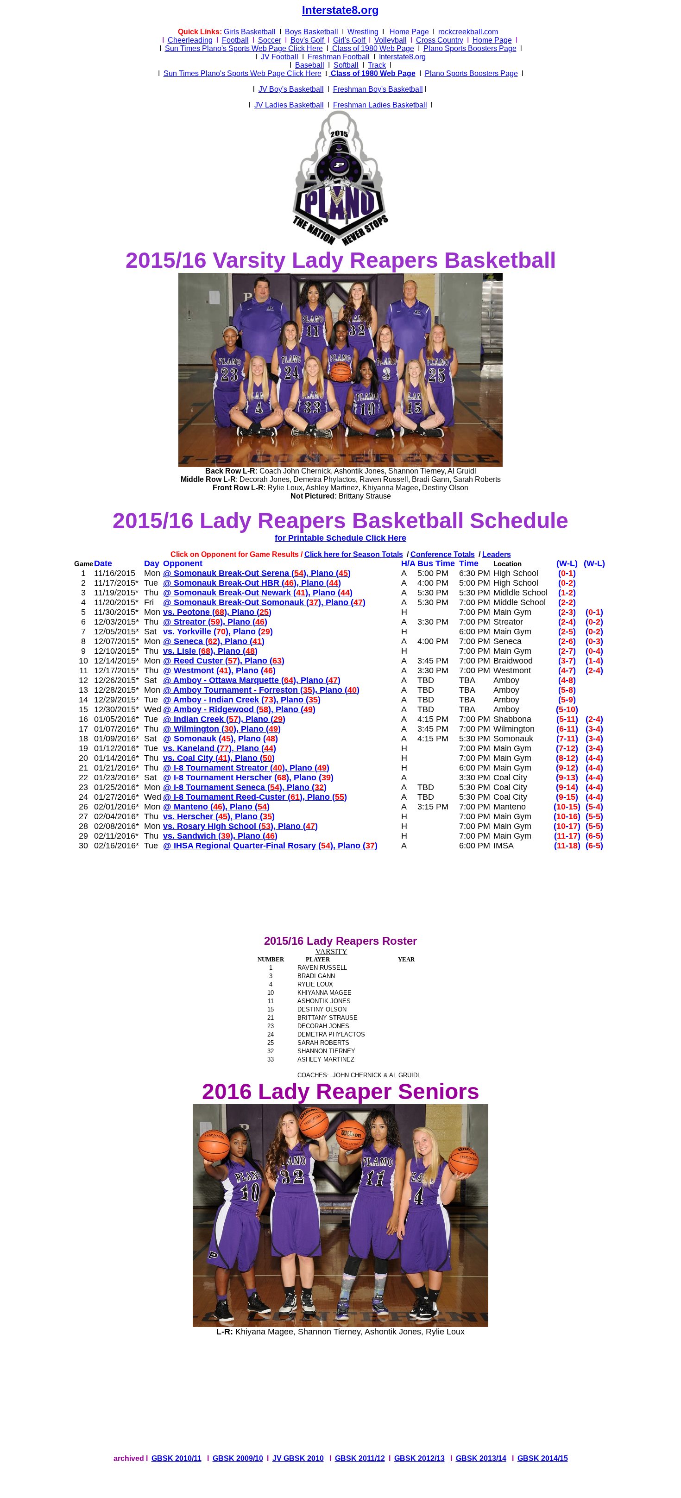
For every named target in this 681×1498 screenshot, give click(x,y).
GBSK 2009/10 (238, 1458)
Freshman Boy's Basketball (378, 89)
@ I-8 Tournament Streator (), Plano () (246, 767)
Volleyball (390, 40)
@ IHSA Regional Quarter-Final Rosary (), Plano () (270, 845)
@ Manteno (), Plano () (216, 806)
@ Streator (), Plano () (215, 621)
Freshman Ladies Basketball (380, 105)
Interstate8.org (340, 10)
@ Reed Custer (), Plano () (223, 660)
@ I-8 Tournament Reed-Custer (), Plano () (255, 797)
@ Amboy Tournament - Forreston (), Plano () (261, 690)
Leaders (496, 554)
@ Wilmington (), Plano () (222, 728)
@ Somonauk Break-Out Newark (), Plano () (258, 592)
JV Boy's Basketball (291, 89)
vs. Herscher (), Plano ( (219, 816)
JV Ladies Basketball (289, 105)
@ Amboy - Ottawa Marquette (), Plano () (251, 680)
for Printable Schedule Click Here (340, 538)
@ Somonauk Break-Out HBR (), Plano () (252, 583)
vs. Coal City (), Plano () (219, 758)
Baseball (309, 65)
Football (235, 40)
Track (377, 65)
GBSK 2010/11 (176, 1458)
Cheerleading (190, 40)
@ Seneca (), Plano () (214, 641)
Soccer (269, 40)
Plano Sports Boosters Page (470, 48)
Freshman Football (339, 57)
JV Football (279, 57)
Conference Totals (442, 554)
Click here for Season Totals (353, 554)
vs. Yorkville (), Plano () (218, 631)
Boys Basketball (311, 32)
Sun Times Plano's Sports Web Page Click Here (244, 48)
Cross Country (439, 40)
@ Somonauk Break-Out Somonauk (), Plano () (264, 602)
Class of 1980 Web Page (372, 48)
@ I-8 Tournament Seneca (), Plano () (245, 787)
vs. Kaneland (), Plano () (219, 748)
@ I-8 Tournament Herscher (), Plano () (248, 777)
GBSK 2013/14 (481, 1458)
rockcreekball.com (468, 32)
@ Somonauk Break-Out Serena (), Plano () (257, 573)
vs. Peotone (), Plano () (217, 612)
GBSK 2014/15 (542, 1458)
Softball (346, 65)
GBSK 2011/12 (360, 1458)
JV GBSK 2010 (298, 1458)
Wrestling (362, 32)
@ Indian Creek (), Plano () (224, 719)
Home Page (409, 32)
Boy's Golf (307, 40)
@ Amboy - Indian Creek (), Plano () (242, 699)
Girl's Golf (350, 40)
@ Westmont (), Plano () (219, 670)
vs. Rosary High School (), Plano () (240, 826)
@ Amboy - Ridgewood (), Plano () (239, 709)
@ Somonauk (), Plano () (220, 738)
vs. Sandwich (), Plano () (220, 836)
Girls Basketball (250, 32)
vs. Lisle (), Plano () (210, 651)
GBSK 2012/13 (419, 1458)
